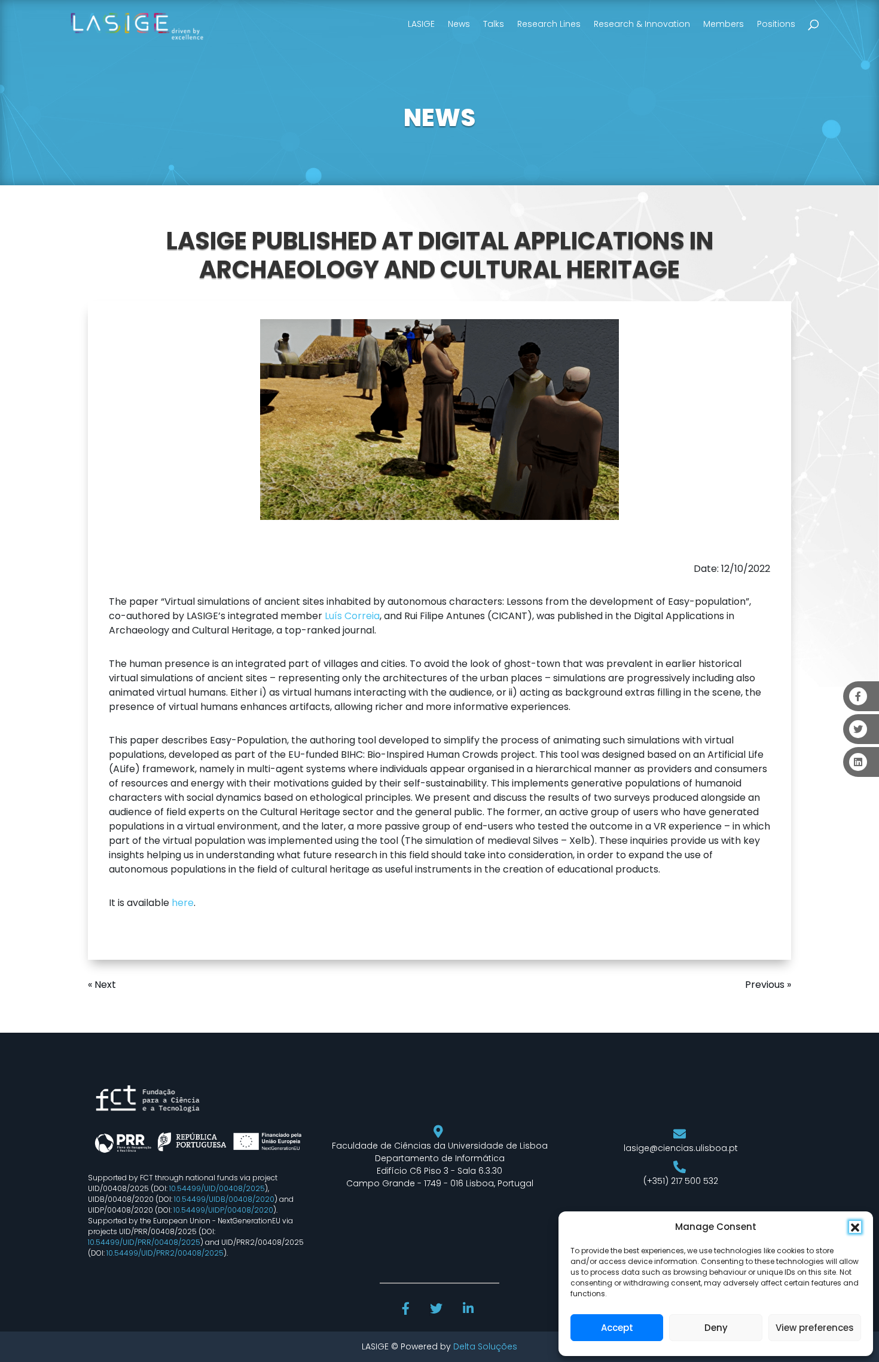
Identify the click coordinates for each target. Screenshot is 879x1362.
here (183, 903)
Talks (493, 24)
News (459, 24)
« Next (102, 984)
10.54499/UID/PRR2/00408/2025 (165, 1253)
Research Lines (549, 24)
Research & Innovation (642, 24)
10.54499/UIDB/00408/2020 (224, 1199)
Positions (776, 24)
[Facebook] (407, 1310)
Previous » (768, 984)
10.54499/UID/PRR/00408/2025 (144, 1242)
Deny (716, 1327)
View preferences (815, 1327)
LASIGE (421, 24)
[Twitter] (437, 1310)
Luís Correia (352, 616)
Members (723, 24)
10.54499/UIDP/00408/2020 (223, 1210)
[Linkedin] (469, 1310)
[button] (855, 1227)
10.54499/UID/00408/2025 (217, 1188)
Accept (617, 1327)
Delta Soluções (485, 1346)
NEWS (439, 117)
